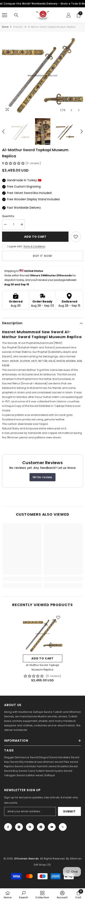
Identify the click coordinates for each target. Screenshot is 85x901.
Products (18, 26)
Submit (69, 811)
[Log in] (68, 15)
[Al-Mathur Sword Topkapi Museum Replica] (42, 632)
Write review (42, 477)
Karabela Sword (68, 757)
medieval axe (33, 762)
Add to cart (35, 237)
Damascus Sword (26, 757)
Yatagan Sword (14, 775)
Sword (73, 766)
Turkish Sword (44, 771)
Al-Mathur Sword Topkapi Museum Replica (42, 667)
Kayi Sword (11, 762)
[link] (21, 579)
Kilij (21, 762)
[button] (71, 110)
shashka (63, 766)
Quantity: (8, 216)
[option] (42, 74)
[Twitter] (63, 827)
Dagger (9, 757)
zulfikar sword (34, 775)
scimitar (29, 766)
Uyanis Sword (63, 771)
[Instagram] (19, 827)
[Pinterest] (30, 827)
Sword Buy (11, 771)
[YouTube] (52, 827)
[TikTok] (41, 827)
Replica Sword (13, 766)
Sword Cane (27, 771)
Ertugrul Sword (48, 757)
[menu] (4, 15)
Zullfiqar (49, 775)
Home (5, 26)
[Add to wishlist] (76, 237)
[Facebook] (8, 827)
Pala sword (71, 762)
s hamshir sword (45, 766)
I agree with (14, 246)
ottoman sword (52, 762)
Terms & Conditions (34, 246)
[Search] (16, 15)
